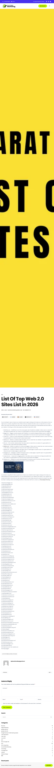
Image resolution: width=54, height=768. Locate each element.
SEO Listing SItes (4, 745)
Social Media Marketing (6, 747)
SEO (2, 394)
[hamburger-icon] (49, 6)
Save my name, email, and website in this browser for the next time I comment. (22, 703)
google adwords (4, 731)
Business (3, 725)
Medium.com (6, 446)
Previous (5, 672)
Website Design (4, 754)
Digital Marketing (4, 727)
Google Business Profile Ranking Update (9, 732)
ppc (2, 740)
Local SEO (3, 738)
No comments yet (27, 410)
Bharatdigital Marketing (45, 479)
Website (39, 699)
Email (21, 699)
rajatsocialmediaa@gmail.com (15, 410)
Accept (48, 765)
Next (50, 672)
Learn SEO (3, 736)
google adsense (4, 729)
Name (4, 699)
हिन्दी (2, 755)
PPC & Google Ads (5, 741)
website (3, 752)
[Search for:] (27, 717)
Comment (5, 688)
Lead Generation (4, 734)
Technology (3, 748)
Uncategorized (4, 750)
